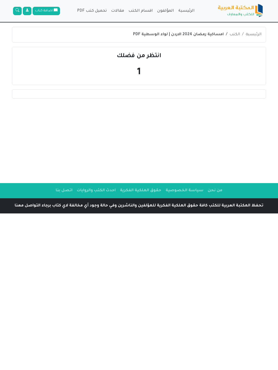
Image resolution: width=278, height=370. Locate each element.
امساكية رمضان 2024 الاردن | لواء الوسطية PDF (178, 35)
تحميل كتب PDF (92, 11)
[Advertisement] (139, 141)
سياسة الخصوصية (184, 191)
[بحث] (17, 11)
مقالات (117, 11)
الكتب (234, 35)
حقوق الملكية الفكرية (140, 191)
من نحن (215, 191)
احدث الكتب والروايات (96, 191)
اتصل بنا (64, 191)
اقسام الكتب (140, 11)
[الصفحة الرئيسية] (240, 11)
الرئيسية (186, 11)
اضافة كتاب (44, 11)
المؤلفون (165, 11)
